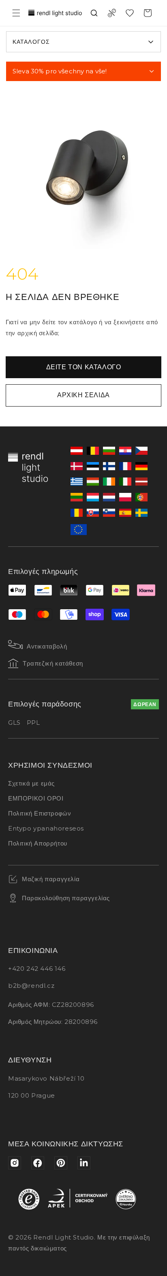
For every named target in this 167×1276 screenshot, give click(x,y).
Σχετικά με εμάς (31, 783)
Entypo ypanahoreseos (46, 828)
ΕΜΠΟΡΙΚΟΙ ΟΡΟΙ (35, 798)
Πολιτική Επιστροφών (39, 813)
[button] (16, 13)
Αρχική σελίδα (83, 395)
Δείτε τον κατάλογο (83, 367)
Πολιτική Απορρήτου (37, 843)
